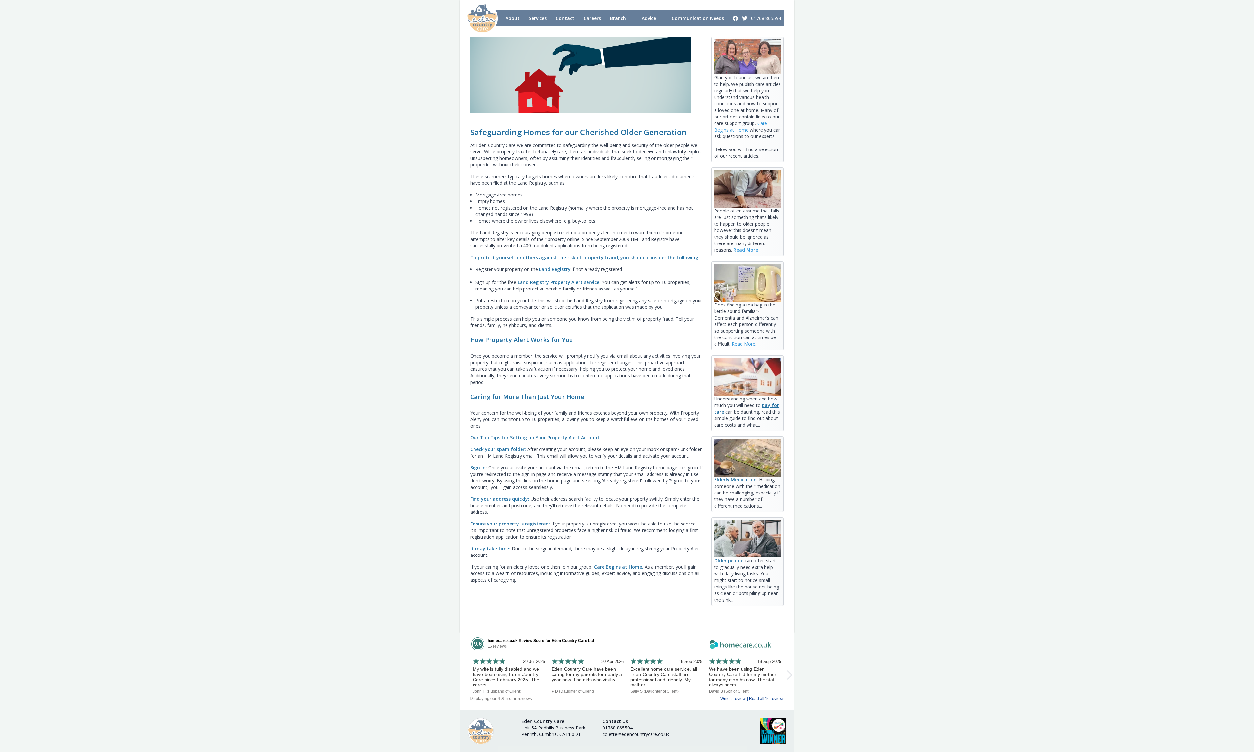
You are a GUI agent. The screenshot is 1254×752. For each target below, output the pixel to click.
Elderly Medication (735, 480)
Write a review (733, 699)
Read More (745, 250)
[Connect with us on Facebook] (736, 18)
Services (538, 18)
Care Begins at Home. (618, 567)
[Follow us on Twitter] (745, 18)
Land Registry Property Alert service (558, 282)
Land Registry (555, 269)
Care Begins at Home (740, 126)
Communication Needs (698, 18)
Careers (592, 18)
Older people (729, 560)
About (513, 18)
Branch (618, 18)
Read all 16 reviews (766, 699)
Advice (649, 18)
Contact (565, 18)
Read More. (744, 344)
